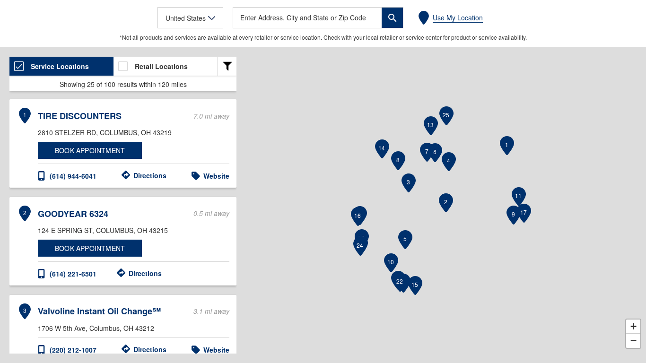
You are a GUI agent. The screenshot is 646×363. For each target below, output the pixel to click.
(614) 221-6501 (73, 273)
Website (216, 176)
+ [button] (633, 326)
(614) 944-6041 (73, 176)
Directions (149, 175)
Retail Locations (161, 66)
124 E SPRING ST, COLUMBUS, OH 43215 (103, 230)
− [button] (633, 340)
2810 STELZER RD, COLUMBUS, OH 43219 (105, 132)
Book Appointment (90, 150)
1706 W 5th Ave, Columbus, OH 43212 (96, 328)
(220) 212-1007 (73, 349)
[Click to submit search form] (392, 18)
